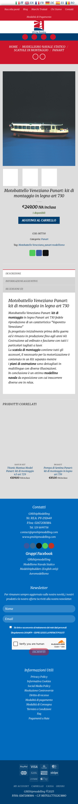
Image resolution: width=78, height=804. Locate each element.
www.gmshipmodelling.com (39, 537)
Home (13, 46)
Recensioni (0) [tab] (14, 288)
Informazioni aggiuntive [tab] (22, 281)
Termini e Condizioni (39, 709)
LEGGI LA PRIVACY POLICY (52, 632)
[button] (25, 37)
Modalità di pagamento (39, 700)
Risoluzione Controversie (39, 690)
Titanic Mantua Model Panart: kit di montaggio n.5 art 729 (20, 471)
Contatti (69, 9)
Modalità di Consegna (39, 704)
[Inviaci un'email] (39, 546)
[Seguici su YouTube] (51, 546)
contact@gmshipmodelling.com (39, 532)
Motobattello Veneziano (31, 244)
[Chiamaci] (45, 546)
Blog (25, 9)
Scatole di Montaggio (31, 50)
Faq (39, 713)
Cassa (50, 786)
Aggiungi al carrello (39, 220)
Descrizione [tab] (13, 273)
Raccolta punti (12, 9)
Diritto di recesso (39, 695)
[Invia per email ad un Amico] (46, 253)
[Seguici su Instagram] (33, 546)
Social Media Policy (39, 686)
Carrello (37, 786)
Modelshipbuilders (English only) (39, 569)
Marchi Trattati (39, 9)
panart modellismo (55, 244)
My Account (21, 786)
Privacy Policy (39, 676)
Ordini (60, 786)
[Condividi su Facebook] (39, 253)
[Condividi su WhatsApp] (32, 253)
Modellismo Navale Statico (43, 46)
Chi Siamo (56, 9)
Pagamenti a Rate (39, 718)
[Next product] (35, 56)
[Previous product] (42, 56)
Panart (58, 50)
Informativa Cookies (39, 681)
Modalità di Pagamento (39, 16)
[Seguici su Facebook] (26, 546)
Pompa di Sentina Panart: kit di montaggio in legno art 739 (58, 471)
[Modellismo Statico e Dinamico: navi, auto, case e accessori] (39, 27)
